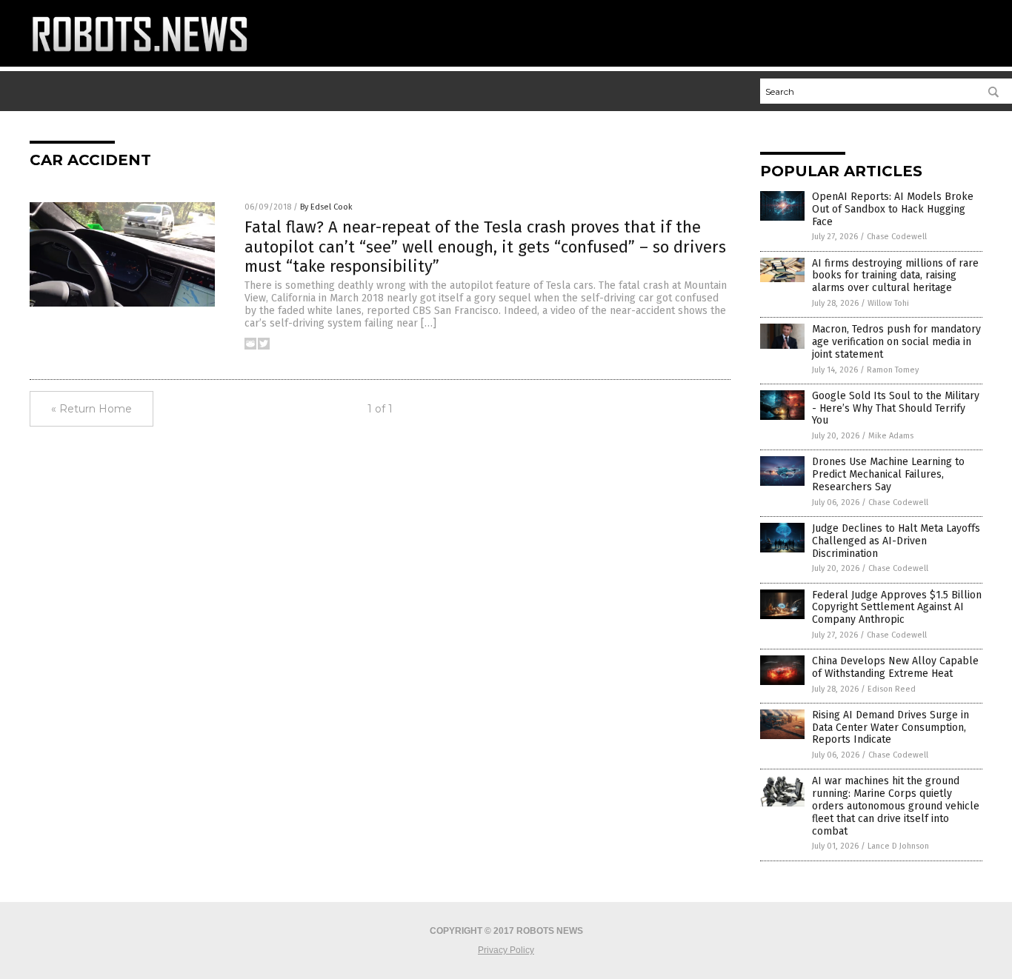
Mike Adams (890, 436)
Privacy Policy (506, 950)
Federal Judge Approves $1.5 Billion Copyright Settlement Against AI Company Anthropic (897, 608)
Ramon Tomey (893, 370)
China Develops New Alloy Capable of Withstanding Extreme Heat (895, 667)
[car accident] (140, 55)
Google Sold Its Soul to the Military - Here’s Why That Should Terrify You (895, 408)
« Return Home (91, 408)
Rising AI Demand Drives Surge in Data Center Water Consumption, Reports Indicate (890, 727)
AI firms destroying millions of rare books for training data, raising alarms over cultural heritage (895, 276)
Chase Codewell (897, 236)
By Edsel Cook (326, 207)
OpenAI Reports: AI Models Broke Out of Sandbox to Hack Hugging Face (892, 209)
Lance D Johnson (898, 846)
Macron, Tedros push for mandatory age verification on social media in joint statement (896, 342)
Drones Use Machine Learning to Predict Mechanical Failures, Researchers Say (888, 474)
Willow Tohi (888, 303)
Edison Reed (892, 689)
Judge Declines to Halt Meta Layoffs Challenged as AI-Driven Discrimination (896, 541)
